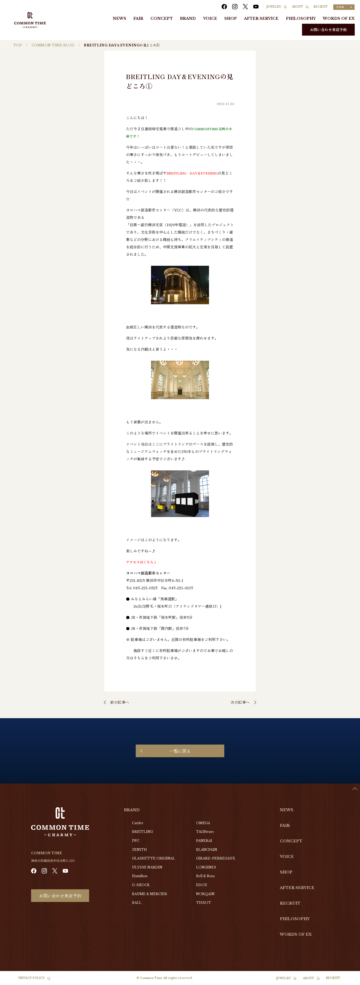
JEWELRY (273, 6)
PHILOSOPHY (301, 18)
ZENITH (139, 850)
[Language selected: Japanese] (346, 980)
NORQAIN (205, 894)
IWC (135, 841)
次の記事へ (240, 702)
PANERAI (204, 841)
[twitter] (245, 6)
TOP (17, 45)
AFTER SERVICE (261, 18)
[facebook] (224, 6)
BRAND (188, 18)
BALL (137, 903)
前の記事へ (119, 702)
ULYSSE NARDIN (147, 867)
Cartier (137, 823)
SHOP (230, 18)
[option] (346, 981)
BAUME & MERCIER (149, 894)
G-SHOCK (140, 885)
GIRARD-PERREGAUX (215, 858)
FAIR (138, 18)
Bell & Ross (205, 876)
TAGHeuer (205, 832)
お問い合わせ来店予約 (328, 29)
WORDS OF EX (339, 18)
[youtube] (256, 6)
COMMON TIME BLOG (53, 45)
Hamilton (139, 876)
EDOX (201, 885)
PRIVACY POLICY (31, 978)
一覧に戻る (180, 751)
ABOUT (297, 6)
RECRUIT (321, 6)
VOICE (210, 18)
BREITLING (142, 832)
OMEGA (203, 823)
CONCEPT (161, 18)
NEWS (119, 18)
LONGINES (206, 867)
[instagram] (234, 6)
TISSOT (203, 903)
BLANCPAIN (206, 850)
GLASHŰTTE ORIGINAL (153, 858)
